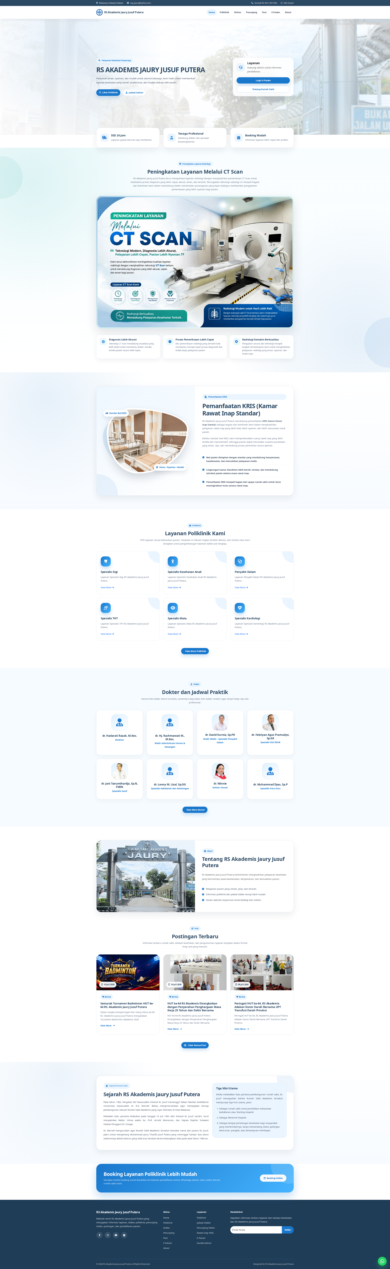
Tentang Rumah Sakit (263, 89)
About (288, 12)
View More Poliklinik (195, 651)
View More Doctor (195, 809)
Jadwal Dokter (136, 92)
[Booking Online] (124, 1235)
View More (106, 587)
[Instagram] (108, 1235)
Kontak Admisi (204, 1243)
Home (212, 12)
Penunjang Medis (206, 1227)
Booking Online (275, 1178)
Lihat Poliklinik (110, 92)
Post (264, 12)
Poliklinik (224, 12)
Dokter (237, 12)
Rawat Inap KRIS (205, 1232)
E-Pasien (275, 12)
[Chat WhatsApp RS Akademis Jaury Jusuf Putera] (382, 1261)
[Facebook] (99, 1235)
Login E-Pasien (263, 80)
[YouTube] (116, 1235)
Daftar (288, 1229)
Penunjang (251, 12)
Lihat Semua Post (196, 1045)
